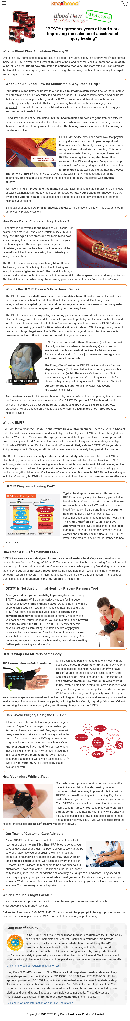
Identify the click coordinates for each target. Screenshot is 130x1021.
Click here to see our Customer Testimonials (33, 965)
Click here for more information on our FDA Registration (40, 1003)
